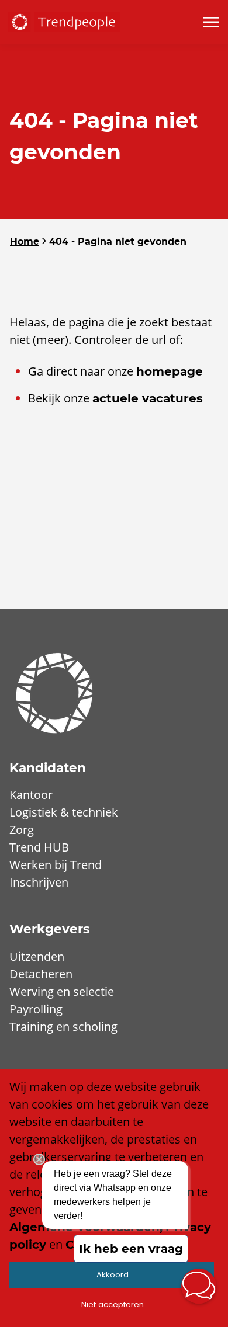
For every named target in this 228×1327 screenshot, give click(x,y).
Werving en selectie (61, 991)
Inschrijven (38, 882)
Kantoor (31, 795)
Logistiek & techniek (63, 812)
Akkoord (112, 1274)
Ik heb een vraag (131, 1249)
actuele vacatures (147, 398)
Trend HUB (39, 847)
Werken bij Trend (55, 865)
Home (24, 241)
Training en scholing (63, 1026)
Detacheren (40, 974)
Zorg (21, 830)
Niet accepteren (112, 1304)
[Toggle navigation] (212, 22)
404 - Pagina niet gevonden (117, 241)
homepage (169, 371)
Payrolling (36, 1009)
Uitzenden (36, 956)
